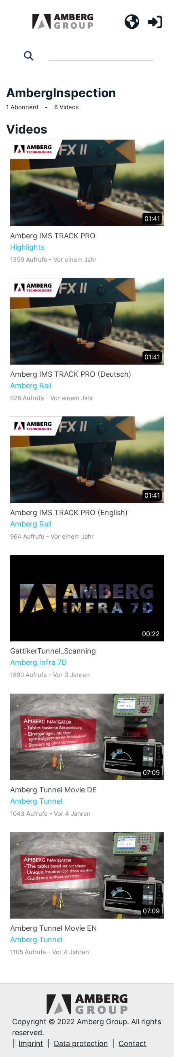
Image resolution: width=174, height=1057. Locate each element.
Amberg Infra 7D (38, 662)
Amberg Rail (30, 386)
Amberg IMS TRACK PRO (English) (69, 512)
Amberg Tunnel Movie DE (53, 789)
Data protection (81, 1043)
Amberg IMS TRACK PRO (52, 235)
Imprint (31, 1043)
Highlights (27, 247)
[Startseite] (62, 21)
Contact (132, 1043)
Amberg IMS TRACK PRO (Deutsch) (71, 374)
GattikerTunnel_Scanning (53, 651)
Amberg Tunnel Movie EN (53, 928)
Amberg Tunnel (36, 801)
